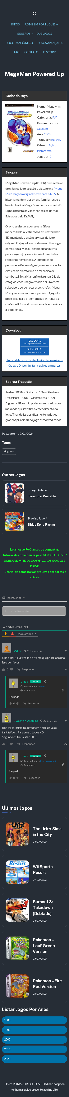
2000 (7, 1039)
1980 (7, 1020)
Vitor (42, 686)
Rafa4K (56, 139)
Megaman (9, 451)
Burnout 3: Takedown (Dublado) (43, 907)
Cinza (24, 681)
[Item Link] (17, 834)
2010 (7, 1049)
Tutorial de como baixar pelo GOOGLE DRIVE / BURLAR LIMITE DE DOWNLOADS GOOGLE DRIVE (34, 560)
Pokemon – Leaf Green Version (44, 945)
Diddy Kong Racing (41, 524)
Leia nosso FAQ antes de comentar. (34, 549)
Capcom (42, 128)
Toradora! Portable (42, 496)
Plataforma (44, 150)
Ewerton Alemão (48, 761)
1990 (7, 1029)
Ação (52, 145)
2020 (7, 1059)
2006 (47, 134)
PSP (55, 117)
